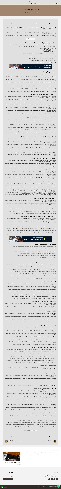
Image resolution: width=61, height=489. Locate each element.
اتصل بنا (31, 1)
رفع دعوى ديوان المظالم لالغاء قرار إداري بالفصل (11, 462)
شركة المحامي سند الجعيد (52, 3)
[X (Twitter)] (36, 23)
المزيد (24, 3)
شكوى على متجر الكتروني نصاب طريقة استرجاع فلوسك (49, 452)
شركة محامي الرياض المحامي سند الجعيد (34, 3)
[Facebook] (49, 23)
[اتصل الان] (2, 487)
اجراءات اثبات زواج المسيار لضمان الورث (32, 452)
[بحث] (3, 3)
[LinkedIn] (11, 23)
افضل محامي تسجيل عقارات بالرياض (43, 62)
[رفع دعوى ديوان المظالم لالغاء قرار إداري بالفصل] (11, 456)
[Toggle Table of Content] (33, 39)
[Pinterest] (24, 23)
